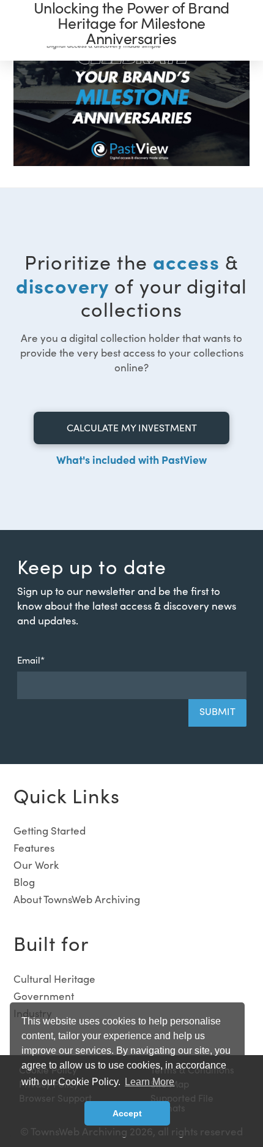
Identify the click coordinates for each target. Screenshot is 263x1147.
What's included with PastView (131, 459)
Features (33, 848)
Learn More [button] (149, 1082)
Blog (24, 882)
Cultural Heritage (54, 979)
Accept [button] (127, 1113)
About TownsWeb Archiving (76, 899)
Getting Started (49, 830)
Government (43, 996)
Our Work (36, 865)
